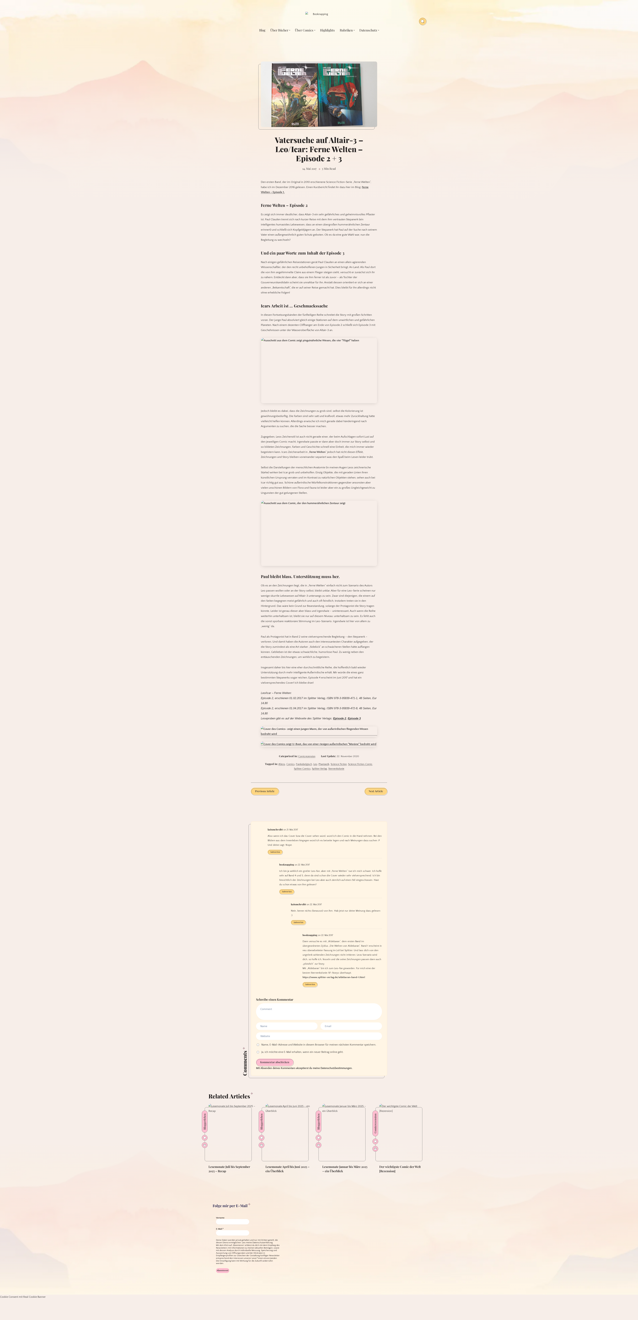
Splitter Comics (302, 768)
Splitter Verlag (319, 768)
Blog (262, 30)
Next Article (376, 791)
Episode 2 (339, 718)
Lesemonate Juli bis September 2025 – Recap (229, 1169)
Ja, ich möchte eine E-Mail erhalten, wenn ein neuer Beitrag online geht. (302, 1052)
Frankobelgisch (304, 764)
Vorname (220, 1218)
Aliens (281, 764)
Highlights (327, 30)
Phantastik (324, 764)
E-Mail (220, 1229)
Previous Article (265, 791)
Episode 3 (354, 718)
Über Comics (304, 30)
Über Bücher (279, 30)
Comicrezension (306, 756)
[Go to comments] (205, 1138)
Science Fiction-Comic (360, 764)
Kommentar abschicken (274, 1062)
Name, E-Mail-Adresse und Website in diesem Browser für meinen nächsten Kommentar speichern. (318, 1044)
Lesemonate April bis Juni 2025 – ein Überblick (288, 1169)
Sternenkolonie (336, 768)
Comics (290, 764)
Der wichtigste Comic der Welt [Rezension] (400, 1169)
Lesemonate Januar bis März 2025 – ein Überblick (344, 1169)
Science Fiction (339, 764)
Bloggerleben (204, 1122)
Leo (315, 764)
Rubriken (346, 30)
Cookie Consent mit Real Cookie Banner (23, 1296)
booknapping (286, 864)
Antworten (275, 852)
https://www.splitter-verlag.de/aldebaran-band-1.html (334, 977)
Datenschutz (368, 30)
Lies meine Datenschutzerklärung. (257, 1242)
